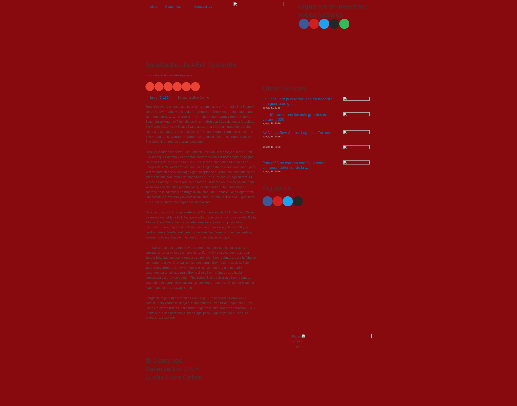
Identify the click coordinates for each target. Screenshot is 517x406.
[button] (149, 86)
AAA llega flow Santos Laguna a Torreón (297, 133)
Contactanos (203, 6)
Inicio (153, 6)
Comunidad (173, 6)
